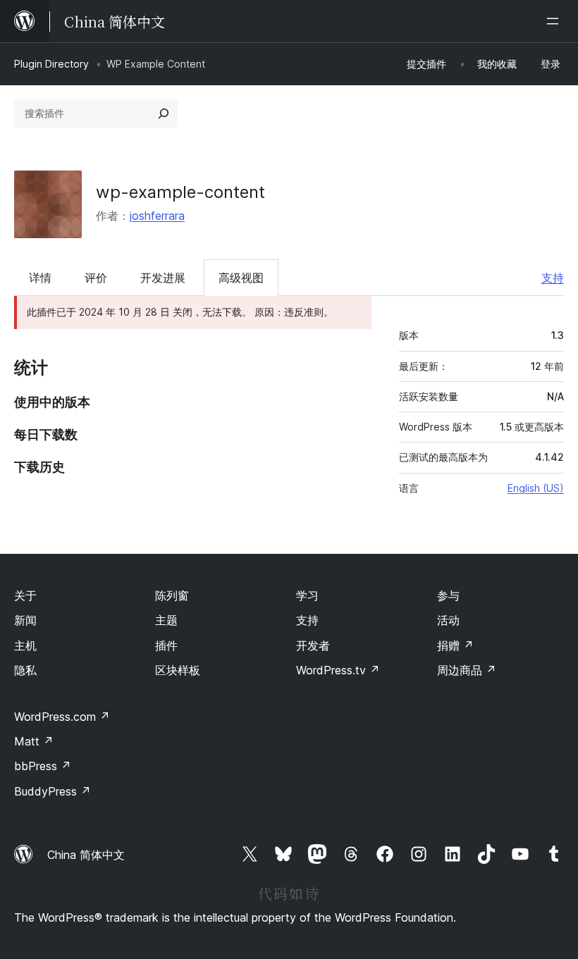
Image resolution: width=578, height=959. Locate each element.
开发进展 (162, 278)
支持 (552, 278)
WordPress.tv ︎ (338, 670)
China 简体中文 (86, 855)
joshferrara (157, 216)
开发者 (313, 645)
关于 (25, 595)
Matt (34, 741)
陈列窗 (172, 595)
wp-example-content (180, 192)
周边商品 (466, 670)
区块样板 (177, 670)
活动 (448, 620)
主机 (25, 645)
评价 (96, 278)
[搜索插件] (163, 113)
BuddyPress (52, 791)
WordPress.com (62, 717)
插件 (166, 645)
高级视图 (241, 278)
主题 (166, 620)
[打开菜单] (555, 21)
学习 (307, 595)
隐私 (25, 670)
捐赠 (455, 645)
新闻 (25, 620)
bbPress (42, 766)
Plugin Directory (51, 64)
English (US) (536, 488)
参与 (448, 595)
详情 (40, 278)
